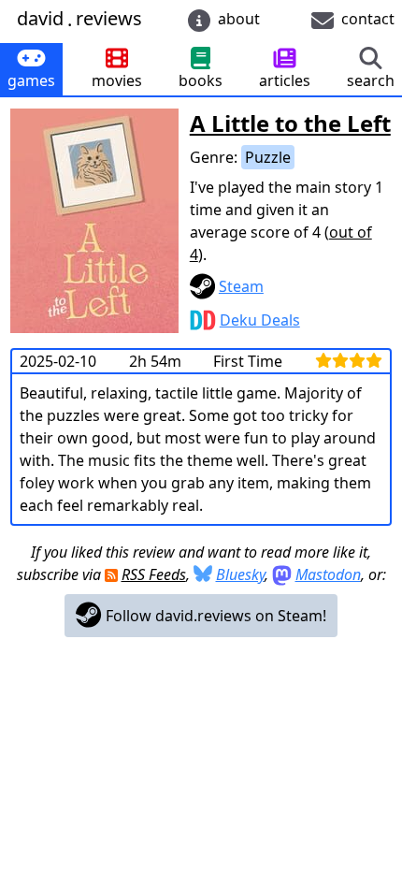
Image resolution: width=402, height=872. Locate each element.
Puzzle (268, 157)
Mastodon (328, 574)
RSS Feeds (154, 574)
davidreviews (79, 19)
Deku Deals (260, 320)
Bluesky (240, 574)
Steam (241, 286)
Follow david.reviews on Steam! (214, 615)
